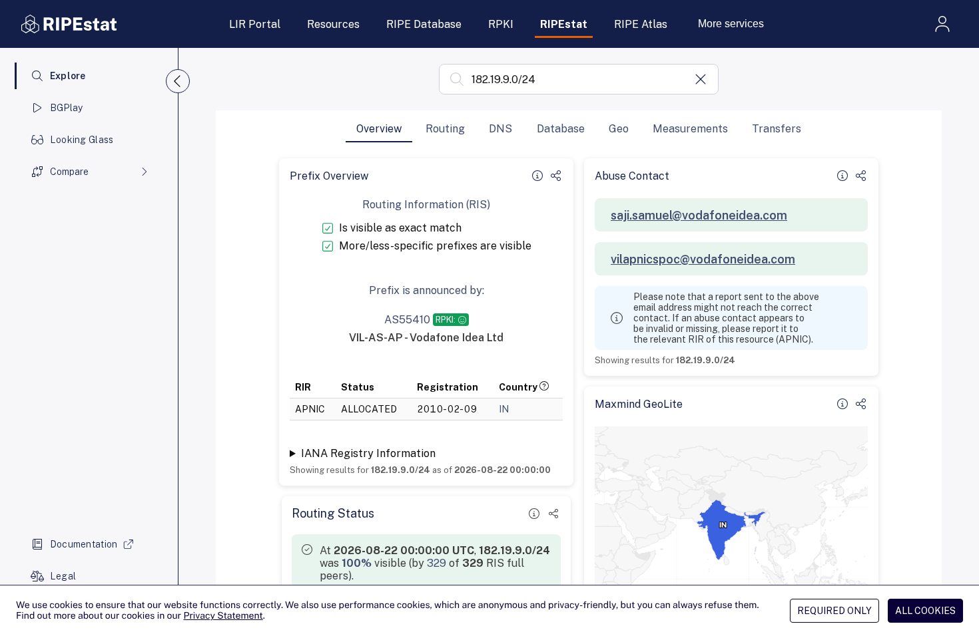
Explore (68, 76)
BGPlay (66, 107)
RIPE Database (424, 24)
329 (436, 563)
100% (357, 563)
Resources (333, 24)
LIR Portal (254, 24)
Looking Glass (82, 139)
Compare (69, 171)
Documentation (84, 544)
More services (731, 23)
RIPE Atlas (640, 24)
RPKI (500, 24)
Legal (63, 576)
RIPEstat (563, 24)
